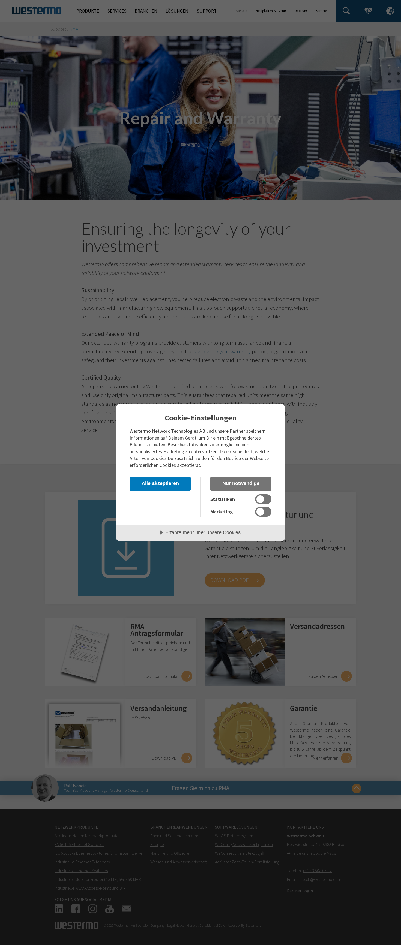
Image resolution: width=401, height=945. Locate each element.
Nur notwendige (240, 483)
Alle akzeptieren (160, 483)
